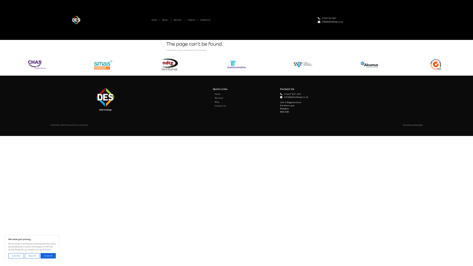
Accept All (48, 256)
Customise (16, 256)
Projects (191, 20)
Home (154, 20)
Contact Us (205, 20)
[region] (32, 248)
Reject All (32, 256)
